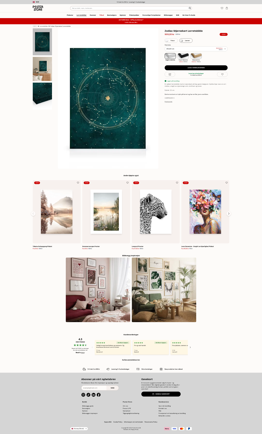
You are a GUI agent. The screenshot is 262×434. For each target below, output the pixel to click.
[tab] (222, 8)
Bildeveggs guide (87, 406)
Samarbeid (126, 411)
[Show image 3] (42, 96)
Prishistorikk (168, 102)
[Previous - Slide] (163, 58)
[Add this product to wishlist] (222, 74)
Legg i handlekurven (196, 68)
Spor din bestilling (165, 406)
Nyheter (85, 411)
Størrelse (168, 45)
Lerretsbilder (44, 26)
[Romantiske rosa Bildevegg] (98, 290)
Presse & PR (127, 408)
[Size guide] (170, 74)
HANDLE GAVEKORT (162, 394)
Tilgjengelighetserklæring (131, 413)
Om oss (125, 406)
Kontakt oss (163, 408)
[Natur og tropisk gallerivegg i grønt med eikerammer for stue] (164, 290)
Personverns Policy (151, 422)
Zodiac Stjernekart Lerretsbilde (60, 26)
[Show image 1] (42, 41)
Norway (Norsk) (79, 428)
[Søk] (190, 8)
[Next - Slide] (229, 58)
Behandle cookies (164, 416)
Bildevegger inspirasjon (90, 413)
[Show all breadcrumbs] (35, 26)
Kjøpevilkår (108, 422)
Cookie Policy (117, 422)
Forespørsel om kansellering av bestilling (172, 413)
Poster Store (135, 428)
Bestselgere (86, 408)
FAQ (160, 411)
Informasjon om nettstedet (133, 422)
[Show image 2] (42, 69)
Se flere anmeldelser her (131, 360)
